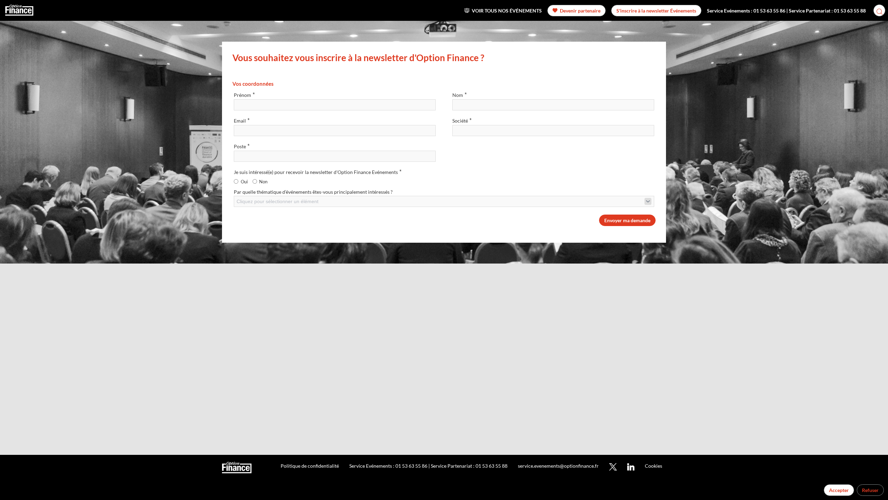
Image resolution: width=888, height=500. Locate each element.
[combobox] (444, 201)
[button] (576, 10)
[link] (503, 10)
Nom (459, 94)
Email (242, 120)
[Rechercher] (879, 10)
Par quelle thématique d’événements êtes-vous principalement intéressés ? (313, 192)
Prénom (244, 94)
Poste (242, 146)
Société (462, 120)
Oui (244, 181)
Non (263, 181)
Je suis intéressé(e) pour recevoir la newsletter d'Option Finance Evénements (318, 171)
